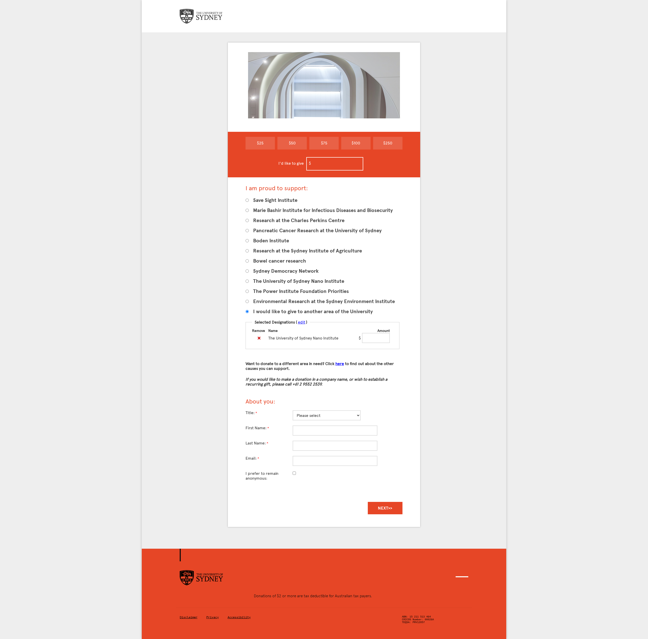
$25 (260, 143)
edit (301, 322)
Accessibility (239, 617)
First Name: (257, 427)
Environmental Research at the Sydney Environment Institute (324, 301)
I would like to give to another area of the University (313, 311)
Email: (252, 458)
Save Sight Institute (275, 200)
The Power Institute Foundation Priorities (301, 291)
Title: (251, 412)
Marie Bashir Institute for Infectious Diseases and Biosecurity (323, 210)
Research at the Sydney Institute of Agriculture (307, 251)
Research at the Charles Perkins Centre (299, 220)
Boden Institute (271, 241)
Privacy (212, 617)
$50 (292, 143)
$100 (356, 143)
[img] (259, 338)
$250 (387, 143)
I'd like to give (291, 163)
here (339, 363)
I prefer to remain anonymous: (262, 476)
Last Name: (256, 443)
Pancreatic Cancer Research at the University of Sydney (317, 230)
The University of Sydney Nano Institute (298, 281)
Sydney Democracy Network (286, 271)
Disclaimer (188, 617)
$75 (324, 143)
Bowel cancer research (279, 261)
